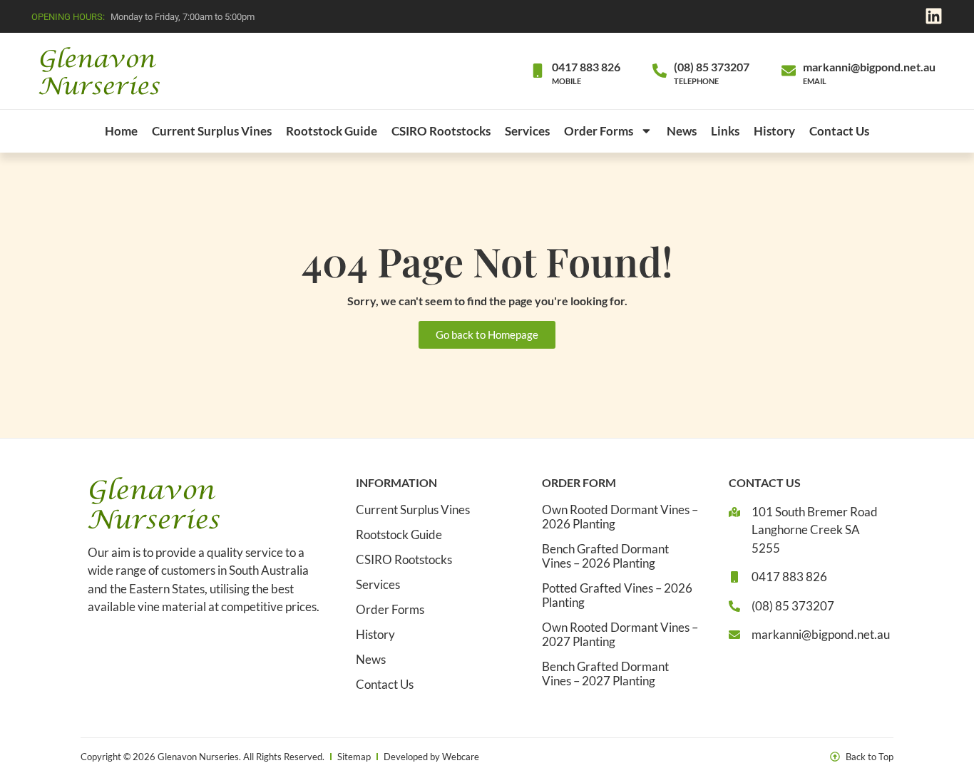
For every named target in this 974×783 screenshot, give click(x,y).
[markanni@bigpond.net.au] (788, 70)
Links (725, 130)
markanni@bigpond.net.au (869, 66)
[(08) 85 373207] (659, 70)
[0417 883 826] (537, 70)
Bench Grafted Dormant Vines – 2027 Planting (605, 674)
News (682, 130)
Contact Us (839, 130)
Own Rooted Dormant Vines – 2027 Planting (620, 634)
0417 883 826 (586, 66)
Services (527, 130)
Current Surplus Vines (212, 130)
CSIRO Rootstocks (441, 130)
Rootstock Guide (331, 130)
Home (121, 130)
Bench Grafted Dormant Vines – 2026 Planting (605, 556)
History (774, 130)
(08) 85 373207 (711, 66)
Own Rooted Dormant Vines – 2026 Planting (620, 517)
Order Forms (598, 130)
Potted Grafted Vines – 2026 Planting (617, 595)
